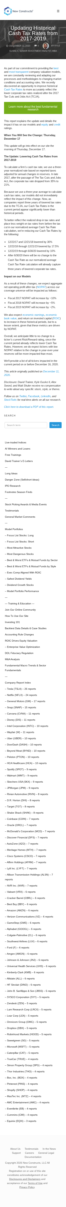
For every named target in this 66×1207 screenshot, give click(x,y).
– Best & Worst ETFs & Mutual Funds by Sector (31, 560)
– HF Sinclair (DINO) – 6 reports (23, 984)
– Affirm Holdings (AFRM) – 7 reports (25, 862)
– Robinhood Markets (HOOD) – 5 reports (28, 1034)
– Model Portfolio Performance (22, 591)
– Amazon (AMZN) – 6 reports (21, 910)
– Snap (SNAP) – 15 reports (20, 707)
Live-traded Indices (15, 442)
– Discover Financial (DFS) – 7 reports (26, 837)
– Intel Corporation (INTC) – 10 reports (26, 726)
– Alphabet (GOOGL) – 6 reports (23, 929)
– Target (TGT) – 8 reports (20, 806)
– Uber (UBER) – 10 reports (20, 738)
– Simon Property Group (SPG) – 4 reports (28, 1065)
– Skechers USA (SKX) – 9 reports (24, 781)
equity (44, 124)
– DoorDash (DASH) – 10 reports (23, 744)
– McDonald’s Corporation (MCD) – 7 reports (30, 831)
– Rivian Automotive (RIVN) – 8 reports (26, 794)
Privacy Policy (26, 1187)
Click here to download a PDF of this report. (29, 406)
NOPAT (41, 286)
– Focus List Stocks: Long (19, 535)
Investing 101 (12, 622)
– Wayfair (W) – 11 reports (19, 732)
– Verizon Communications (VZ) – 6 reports (29, 916)
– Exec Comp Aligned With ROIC (23, 572)
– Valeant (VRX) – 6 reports (20, 892)
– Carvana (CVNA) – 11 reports (22, 713)
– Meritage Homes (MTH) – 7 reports (25, 850)
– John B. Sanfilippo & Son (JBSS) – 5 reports (30, 991)
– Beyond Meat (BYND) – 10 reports (25, 751)
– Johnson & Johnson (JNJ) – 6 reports (27, 960)
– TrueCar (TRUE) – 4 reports (21, 1059)
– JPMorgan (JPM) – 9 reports (22, 788)
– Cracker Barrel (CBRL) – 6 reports (25, 898)
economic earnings (33, 314)
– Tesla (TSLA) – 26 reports (20, 689)
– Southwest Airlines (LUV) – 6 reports (26, 941)
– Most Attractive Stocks (18, 548)
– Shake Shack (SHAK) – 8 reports (24, 812)
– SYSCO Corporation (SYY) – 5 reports (27, 997)
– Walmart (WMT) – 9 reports (21, 775)
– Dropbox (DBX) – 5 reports (21, 1028)
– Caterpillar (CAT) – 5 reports (22, 1053)
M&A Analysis (12, 659)
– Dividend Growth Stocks (19, 585)
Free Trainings (13, 455)
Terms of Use (35, 1183)
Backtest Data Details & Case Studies (25, 628)
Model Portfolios (14, 529)
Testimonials (12, 510)
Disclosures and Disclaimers (24, 1179)
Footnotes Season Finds (18, 492)
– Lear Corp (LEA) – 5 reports (21, 1015)
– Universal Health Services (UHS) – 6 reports (30, 966)
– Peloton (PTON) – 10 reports (22, 757)
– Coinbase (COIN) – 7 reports (22, 819)
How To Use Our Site (16, 616)
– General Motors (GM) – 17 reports (25, 701)
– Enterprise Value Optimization (22, 647)
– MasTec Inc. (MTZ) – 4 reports (23, 1096)
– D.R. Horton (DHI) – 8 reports (22, 800)
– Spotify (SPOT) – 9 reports (21, 769)
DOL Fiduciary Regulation (19, 653)
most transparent (19, 71)
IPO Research (13, 486)
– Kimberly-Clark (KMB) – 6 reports (24, 972)
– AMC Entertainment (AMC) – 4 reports (27, 1102)
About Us (15, 1148)
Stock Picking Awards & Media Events (26, 504)
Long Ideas (11, 473)
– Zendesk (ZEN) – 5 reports (21, 1003)
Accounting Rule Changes (19, 634)
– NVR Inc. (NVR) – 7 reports (21, 885)
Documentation (33, 1156)
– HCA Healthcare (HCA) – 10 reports (26, 763)
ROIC (56, 318)
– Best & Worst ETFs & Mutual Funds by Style (30, 566)
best (56, 68)
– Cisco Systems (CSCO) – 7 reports (25, 856)
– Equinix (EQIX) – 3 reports (20, 1121)
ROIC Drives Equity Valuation (21, 640)
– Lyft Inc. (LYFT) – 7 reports (21, 868)
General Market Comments (20, 517)
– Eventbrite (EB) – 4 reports (21, 1108)
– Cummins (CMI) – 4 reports (21, 1115)
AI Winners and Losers (17, 448)
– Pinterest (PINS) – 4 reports (21, 1084)
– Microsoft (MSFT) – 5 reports (22, 1046)
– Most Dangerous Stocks (19, 554)
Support (16, 1152)
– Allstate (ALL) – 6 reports (20, 978)
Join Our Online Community (20, 609)
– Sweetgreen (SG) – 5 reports (22, 1040)
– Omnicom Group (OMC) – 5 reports (26, 1022)
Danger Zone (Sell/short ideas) (22, 479)
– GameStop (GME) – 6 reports (22, 923)
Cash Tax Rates (13, 89)
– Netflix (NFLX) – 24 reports (21, 695)
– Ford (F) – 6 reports (17, 947)
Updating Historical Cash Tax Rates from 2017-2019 (33, 33)
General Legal (46, 1152)
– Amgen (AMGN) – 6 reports (21, 954)
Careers (29, 1152)
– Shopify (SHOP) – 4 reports (21, 1090)
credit (57, 124)
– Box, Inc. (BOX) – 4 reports (21, 1077)
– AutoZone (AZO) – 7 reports (21, 843)
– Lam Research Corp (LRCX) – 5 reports (28, 1009)
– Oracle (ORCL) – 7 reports (21, 825)
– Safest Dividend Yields (18, 578)
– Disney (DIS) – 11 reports (20, 720)
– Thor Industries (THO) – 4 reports (25, 1071)
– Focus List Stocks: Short (19, 541)
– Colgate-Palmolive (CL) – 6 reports (25, 935)
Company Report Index (18, 682)
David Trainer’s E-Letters (19, 461)
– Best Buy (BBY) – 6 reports (21, 904)
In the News (49, 1148)
